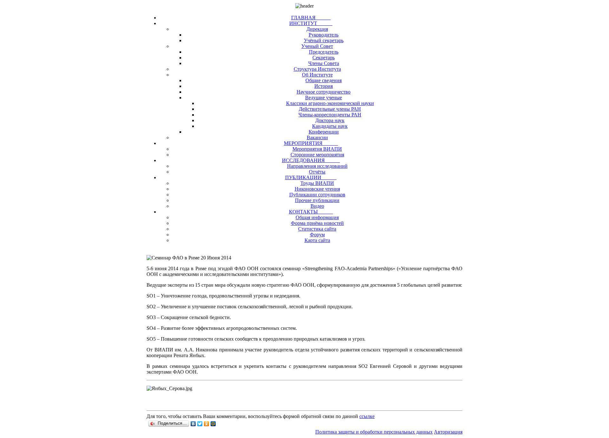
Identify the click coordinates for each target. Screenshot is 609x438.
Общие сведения (323, 80)
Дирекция (317, 29)
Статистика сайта (317, 229)
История (323, 86)
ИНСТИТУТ (310, 23)
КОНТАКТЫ (311, 211)
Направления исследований (317, 166)
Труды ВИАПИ (317, 183)
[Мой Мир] (213, 424)
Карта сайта (317, 240)
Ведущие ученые (323, 97)
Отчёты (317, 171)
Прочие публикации (317, 200)
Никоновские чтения (317, 189)
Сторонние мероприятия (317, 154)
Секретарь (323, 57)
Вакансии (317, 137)
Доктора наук (329, 120)
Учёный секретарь (324, 40)
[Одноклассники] (206, 424)
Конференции (324, 131)
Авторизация (448, 432)
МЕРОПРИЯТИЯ (311, 143)
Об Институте (317, 74)
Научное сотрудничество (323, 92)
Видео (317, 206)
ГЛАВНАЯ (311, 17)
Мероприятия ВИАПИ (317, 149)
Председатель (323, 52)
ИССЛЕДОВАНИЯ (311, 160)
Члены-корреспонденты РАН (329, 114)
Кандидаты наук (330, 126)
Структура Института (317, 69)
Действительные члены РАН (330, 109)
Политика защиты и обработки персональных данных (374, 432)
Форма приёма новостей (317, 223)
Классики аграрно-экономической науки (330, 103)
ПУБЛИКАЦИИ (311, 177)
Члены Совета (323, 63)
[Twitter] (200, 424)
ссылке (367, 416)
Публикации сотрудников (317, 194)
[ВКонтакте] (193, 424)
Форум (317, 234)
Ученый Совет (317, 46)
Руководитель (323, 34)
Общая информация (317, 217)
